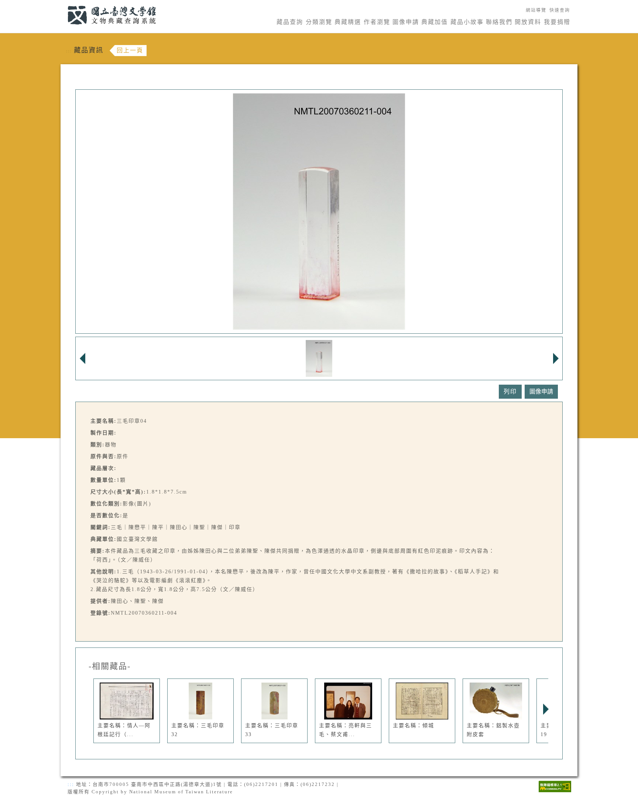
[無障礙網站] (555, 786)
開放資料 (528, 22)
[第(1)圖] (319, 358)
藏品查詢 (290, 22)
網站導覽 (536, 10)
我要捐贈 (557, 22)
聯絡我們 (499, 22)
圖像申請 (405, 22)
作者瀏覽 (377, 22)
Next (545, 709)
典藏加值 (434, 22)
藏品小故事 (467, 22)
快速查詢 (559, 10)
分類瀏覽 (319, 22)
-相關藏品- (110, 666)
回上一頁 (130, 50)
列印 (510, 391)
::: (63, 4)
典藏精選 (348, 22)
